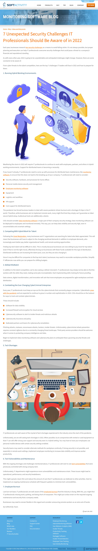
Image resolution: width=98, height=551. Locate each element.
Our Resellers (11, 529)
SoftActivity (15, 5)
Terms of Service (71, 549)
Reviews (9, 531)
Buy (57, 5)
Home (5, 29)
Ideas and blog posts (18, 29)
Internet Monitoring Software (62, 524)
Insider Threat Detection (60, 539)
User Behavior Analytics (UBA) (62, 526)
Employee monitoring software (17, 188)
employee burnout (51, 492)
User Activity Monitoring (60, 544)
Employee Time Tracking (61, 541)
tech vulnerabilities (78, 464)
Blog (71, 5)
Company (80, 5)
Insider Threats (58, 529)
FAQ (31, 526)
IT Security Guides (12, 534)
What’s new (10, 526)
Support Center (35, 524)
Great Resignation (19, 236)
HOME (39, 5)
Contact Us (33, 521)
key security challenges (34, 47)
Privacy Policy (62, 549)
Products (49, 5)
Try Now (91, 5)
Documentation (35, 529)
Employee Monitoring (60, 521)
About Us (10, 521)
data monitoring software (28, 221)
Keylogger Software (59, 536)
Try (64, 5)
